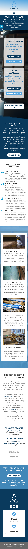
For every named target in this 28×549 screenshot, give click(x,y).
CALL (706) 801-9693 (14, 56)
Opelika (19, 441)
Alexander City (15, 443)
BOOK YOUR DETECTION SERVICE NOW (14, 106)
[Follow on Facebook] (11, 506)
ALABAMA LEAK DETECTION (14, 93)
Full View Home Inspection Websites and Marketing (15, 545)
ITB (21, 546)
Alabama (13, 441)
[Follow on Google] (17, 506)
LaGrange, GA (12, 409)
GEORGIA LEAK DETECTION (14, 62)
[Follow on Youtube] (14, 506)
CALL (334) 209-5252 (14, 88)
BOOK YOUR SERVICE (14, 476)
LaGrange (16, 431)
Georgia (10, 431)
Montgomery (6, 443)
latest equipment (8, 396)
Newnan (21, 431)
